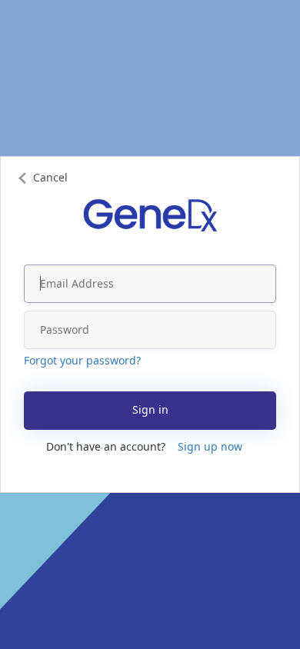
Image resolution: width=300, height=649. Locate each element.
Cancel (50, 177)
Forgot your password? (82, 360)
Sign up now (210, 446)
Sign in (150, 409)
